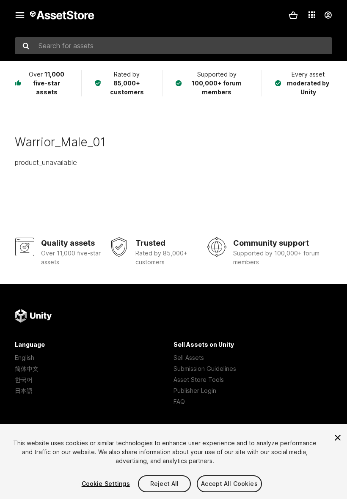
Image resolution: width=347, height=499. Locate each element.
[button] (293, 15)
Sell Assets (189, 357)
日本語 (24, 390)
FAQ (179, 401)
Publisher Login (195, 390)
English (24, 357)
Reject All (164, 483)
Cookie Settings (106, 483)
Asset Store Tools (199, 379)
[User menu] (328, 15)
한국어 (24, 379)
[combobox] (173, 45)
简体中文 (27, 368)
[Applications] (312, 15)
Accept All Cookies (229, 483)
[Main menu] (19, 15)
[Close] (338, 437)
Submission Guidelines (205, 368)
